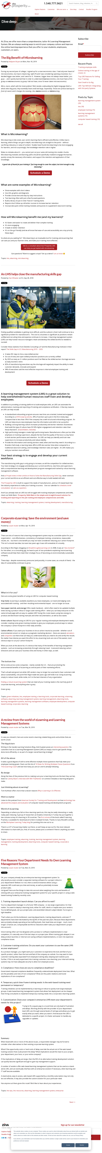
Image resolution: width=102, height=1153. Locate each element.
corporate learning (57, 696)
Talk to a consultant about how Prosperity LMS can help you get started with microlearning (39, 247)
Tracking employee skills (87, 67)
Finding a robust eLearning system (14, 682)
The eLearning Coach (9, 767)
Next (71, 1102)
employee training (30, 696)
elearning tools (62, 699)
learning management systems (12, 701)
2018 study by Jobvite (24, 417)
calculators (70, 633)
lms (8, 258)
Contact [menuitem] (81, 9)
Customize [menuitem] (51, 9)
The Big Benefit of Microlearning (21, 57)
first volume (45, 817)
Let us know (58, 253)
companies (8, 636)
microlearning (23, 258)
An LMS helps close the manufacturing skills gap (31, 274)
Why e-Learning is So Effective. (49, 791)
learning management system (32, 502)
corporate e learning (20, 704)
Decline (82, 1145)
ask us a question (19, 488)
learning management (48, 699)
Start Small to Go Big (86, 82)
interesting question (61, 747)
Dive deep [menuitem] (73, 9)
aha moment (69, 548)
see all (80, 124)
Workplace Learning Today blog (18, 822)
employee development (58, 701)
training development (53, 502)
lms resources (18, 1091)
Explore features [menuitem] (40, 9)
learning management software (37, 701)
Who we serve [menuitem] (61, 9)
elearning (13, 258)
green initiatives (13, 696)
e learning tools (43, 696)
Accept (68, 1145)
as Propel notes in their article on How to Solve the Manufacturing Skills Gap (32, 476)
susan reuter (13, 526)
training (18, 502)
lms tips (9, 1091)
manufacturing (67, 502)
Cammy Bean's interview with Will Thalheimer (24, 779)
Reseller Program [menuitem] (91, 9)
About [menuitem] (37, 14)
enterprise (59, 1091)
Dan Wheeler (14, 278)
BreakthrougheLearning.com (39, 548)
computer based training (50, 842)
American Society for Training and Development (39, 800)
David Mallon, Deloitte (27, 430)
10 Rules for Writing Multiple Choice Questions (52, 764)
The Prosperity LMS (8, 483)
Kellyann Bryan (14, 61)
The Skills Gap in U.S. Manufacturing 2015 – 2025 (24, 349)
